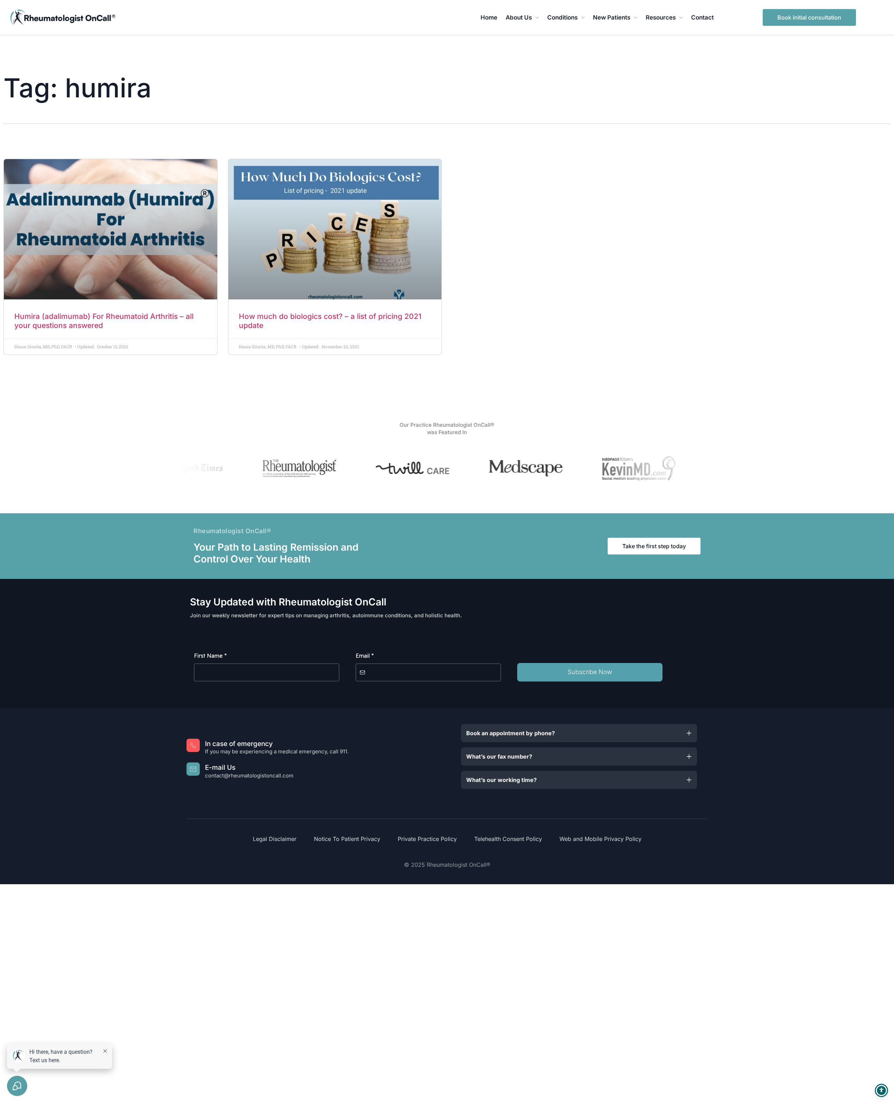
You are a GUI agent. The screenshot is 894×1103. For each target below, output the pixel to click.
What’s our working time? (501, 779)
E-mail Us (220, 767)
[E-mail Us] (193, 769)
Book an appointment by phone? (510, 733)
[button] (579, 733)
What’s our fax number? (499, 756)
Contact (702, 17)
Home (489, 17)
